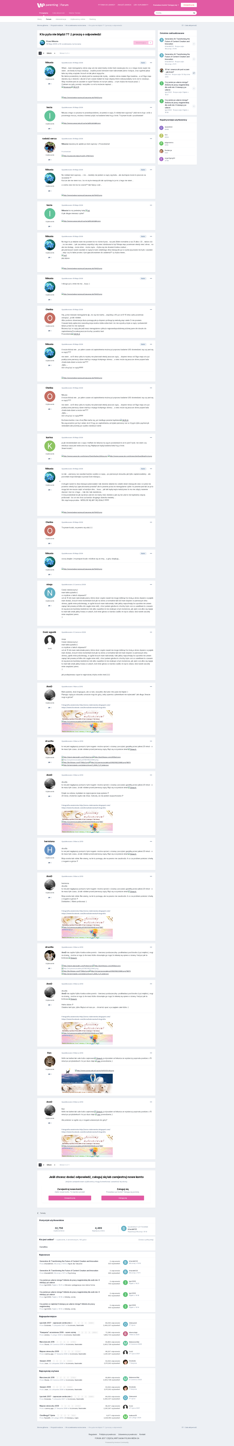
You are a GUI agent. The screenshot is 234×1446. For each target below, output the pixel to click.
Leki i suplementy (141, 5)
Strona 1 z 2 (64, 53)
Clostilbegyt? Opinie (48, 1415)
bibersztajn (133, 1332)
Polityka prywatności (107, 1434)
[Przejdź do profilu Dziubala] (125, 1362)
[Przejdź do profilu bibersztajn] (125, 1333)
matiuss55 (133, 1415)
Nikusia (55, 41)
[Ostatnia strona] (54, 53)
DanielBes (44, 1247)
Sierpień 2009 (45, 1361)
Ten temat (184, 13)
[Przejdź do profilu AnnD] (49, 695)
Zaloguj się (123, 1198)
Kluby (40, 19)
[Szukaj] (194, 13)
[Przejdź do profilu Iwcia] (49, 115)
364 (73, 1415)
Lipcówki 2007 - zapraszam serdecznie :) (56, 1323)
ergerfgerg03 (170, 158)
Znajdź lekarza (124, 5)
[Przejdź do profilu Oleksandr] (125, 1324)
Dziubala (47, 1325)
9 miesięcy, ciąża (71, 1418)
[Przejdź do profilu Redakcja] (161, 151)
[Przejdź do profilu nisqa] (49, 593)
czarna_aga (48, 1354)
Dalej (49, 53)
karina (49, 437)
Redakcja (168, 150)
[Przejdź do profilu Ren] (49, 1061)
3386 (91, 1323)
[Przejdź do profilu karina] (49, 446)
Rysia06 (47, 1418)
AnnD (49, 686)
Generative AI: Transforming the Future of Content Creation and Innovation (69, 1261)
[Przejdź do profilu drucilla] (49, 749)
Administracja (61, 19)
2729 (77, 1351)
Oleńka (49, 309)
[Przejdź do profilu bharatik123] (124, 1228)
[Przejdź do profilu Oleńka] (49, 318)
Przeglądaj (43, 13)
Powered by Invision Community (117, 1442)
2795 (73, 1342)
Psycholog (72, 1273)
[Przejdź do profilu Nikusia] (42, 42)
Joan (46, 1363)
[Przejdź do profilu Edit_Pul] (162, 71)
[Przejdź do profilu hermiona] (49, 849)
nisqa (49, 584)
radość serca (49, 138)
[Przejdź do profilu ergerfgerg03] (161, 159)
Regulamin (93, 1434)
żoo (166, 135)
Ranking (93, 19)
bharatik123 (132, 1229)
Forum (64, 4)
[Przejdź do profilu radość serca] (49, 147)
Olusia (46, 1344)
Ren (49, 1053)
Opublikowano (72, 63)
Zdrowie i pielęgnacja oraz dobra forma (79, 1285)
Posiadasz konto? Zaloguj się (165, 5)
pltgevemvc (169, 142)
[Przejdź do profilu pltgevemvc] (161, 143)
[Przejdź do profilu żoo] (161, 136)
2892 (94, 1332)
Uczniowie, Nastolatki (76, 1325)
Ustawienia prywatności (127, 1434)
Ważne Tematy (74, 13)
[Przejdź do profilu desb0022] (161, 128)
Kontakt (142, 1434)
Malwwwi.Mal (134, 1342)
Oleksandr (133, 1323)
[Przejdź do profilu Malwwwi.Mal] (125, 1343)
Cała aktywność (58, 13)
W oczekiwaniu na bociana (70, 44)
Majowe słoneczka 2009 (49, 1351)
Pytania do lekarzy (106, 5)
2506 (69, 1361)
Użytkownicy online (77, 19)
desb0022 (168, 127)
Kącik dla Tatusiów (75, 1264)
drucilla (49, 741)
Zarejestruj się (188, 5)
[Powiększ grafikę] (66, 87)
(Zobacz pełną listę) (145, 1240)
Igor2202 (47, 1285)
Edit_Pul (168, 74)
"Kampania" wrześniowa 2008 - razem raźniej (58, 1332)
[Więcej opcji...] (151, 62)
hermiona (49, 841)
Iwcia (49, 107)
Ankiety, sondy (70, 1297)
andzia (46, 1335)
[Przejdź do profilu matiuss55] (125, 1416)
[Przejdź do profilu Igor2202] (125, 1282)
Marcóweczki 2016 (47, 1342)
